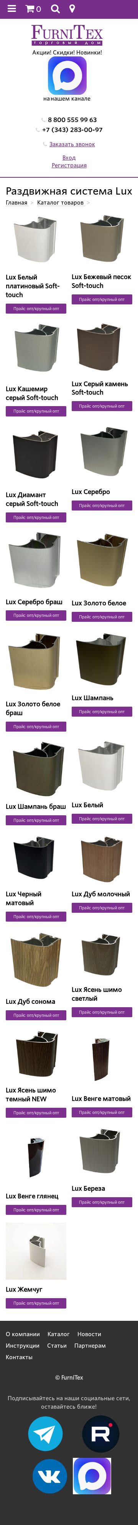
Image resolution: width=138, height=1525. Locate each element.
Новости (89, 1334)
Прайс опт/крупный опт (36, 308)
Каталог (59, 1334)
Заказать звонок (72, 144)
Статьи (57, 1346)
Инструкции (22, 1346)
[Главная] (67, 35)
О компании (23, 1334)
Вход (69, 158)
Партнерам (90, 1346)
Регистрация (69, 165)
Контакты (19, 1357)
